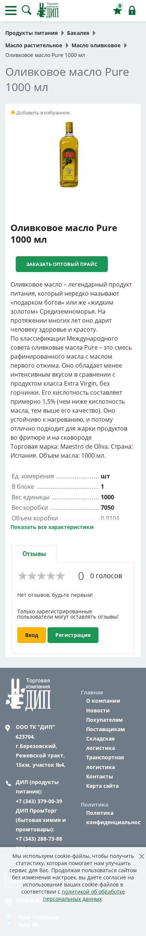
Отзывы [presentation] (34, 554)
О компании (103, 700)
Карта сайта (102, 785)
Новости (98, 710)
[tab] (34, 553)
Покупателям (104, 719)
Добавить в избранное (42, 112)
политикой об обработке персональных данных (84, 895)
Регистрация (73, 635)
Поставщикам (105, 729)
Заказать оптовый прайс (61, 264)
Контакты (99, 776)
